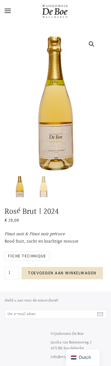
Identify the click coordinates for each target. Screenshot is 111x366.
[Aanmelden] (100, 314)
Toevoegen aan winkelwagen (62, 273)
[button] (8, 11)
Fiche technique (27, 256)
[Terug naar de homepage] (55, 11)
